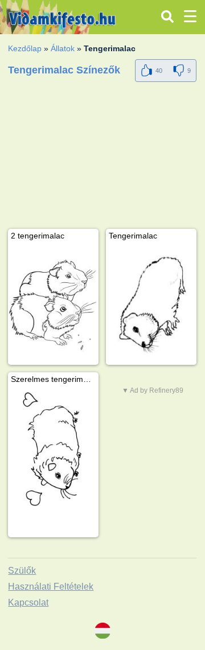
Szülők (22, 570)
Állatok (63, 48)
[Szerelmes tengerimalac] (53, 448)
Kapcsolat (28, 602)
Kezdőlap (25, 48)
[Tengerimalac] (151, 305)
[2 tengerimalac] (53, 305)
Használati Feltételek (50, 586)
